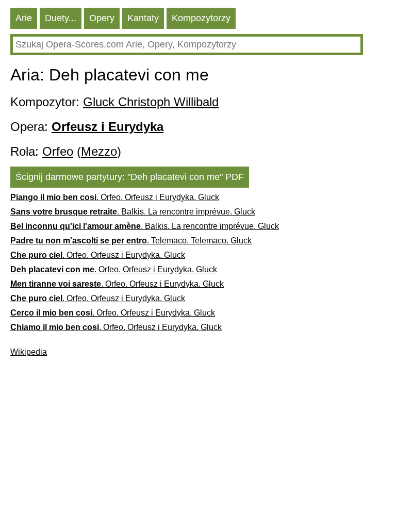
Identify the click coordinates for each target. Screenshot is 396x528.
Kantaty (143, 18)
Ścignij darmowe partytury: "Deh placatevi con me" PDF (129, 177)
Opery (101, 18)
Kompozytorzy (201, 18)
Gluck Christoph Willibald (151, 102)
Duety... (60, 18)
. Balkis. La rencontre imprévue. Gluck (132, 211)
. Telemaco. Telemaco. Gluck (131, 240)
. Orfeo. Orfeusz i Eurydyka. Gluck (114, 197)
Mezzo (99, 151)
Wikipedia (28, 352)
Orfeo (57, 151)
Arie (23, 18)
